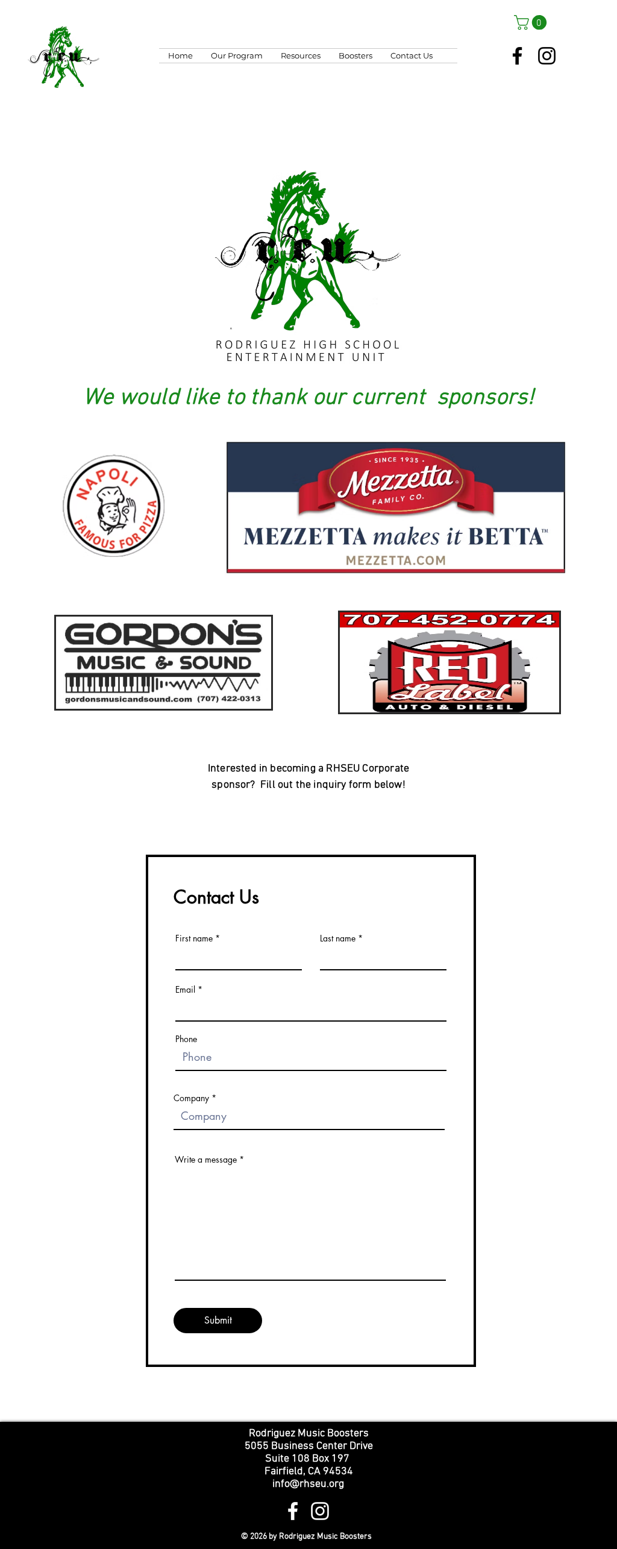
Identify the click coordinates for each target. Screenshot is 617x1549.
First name (194, 938)
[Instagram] (547, 56)
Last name (337, 938)
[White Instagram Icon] (320, 1511)
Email (185, 989)
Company (191, 1098)
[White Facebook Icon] (293, 1511)
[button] (532, 22)
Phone (186, 1039)
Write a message (206, 1159)
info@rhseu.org (308, 1484)
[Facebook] (517, 56)
